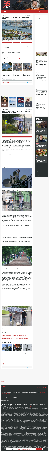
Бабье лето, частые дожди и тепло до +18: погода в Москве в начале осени (17, 74)
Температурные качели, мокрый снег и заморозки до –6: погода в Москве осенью (15, 338)
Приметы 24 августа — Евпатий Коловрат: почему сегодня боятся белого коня (7, 74)
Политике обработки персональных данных (23, 449)
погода (14, 359)
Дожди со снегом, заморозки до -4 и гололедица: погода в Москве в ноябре (14, 335)
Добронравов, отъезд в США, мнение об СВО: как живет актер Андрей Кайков (41, 146)
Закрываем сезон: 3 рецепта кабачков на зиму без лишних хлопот (41, 174)
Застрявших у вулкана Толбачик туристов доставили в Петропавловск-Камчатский (41, 101)
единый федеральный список (32, 406)
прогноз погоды (19, 359)
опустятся (28, 276)
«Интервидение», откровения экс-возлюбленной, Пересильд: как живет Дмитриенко (41, 65)
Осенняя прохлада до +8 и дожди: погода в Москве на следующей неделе (27, 74)
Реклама (2, 388)
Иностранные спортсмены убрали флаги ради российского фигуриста (40, 104)
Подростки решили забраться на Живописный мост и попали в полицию (41, 24)
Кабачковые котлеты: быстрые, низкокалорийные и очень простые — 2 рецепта (41, 160)
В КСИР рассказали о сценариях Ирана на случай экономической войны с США (41, 71)
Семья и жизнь (5, 71)
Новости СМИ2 (3, 381)
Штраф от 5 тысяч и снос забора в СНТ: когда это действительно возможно (40, 131)
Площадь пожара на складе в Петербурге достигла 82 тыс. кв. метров (17, 354)
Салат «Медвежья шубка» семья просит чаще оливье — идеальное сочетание (41, 164)
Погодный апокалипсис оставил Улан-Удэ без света (27, 354)
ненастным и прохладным (24, 238)
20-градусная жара (22, 58)
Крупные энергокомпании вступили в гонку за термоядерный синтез (41, 85)
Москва (14, 71)
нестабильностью (22, 289)
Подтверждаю (39, 449)
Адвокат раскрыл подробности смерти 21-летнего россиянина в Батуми (41, 88)
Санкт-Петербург (9, 359)
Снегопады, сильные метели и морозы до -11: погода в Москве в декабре (13, 333)
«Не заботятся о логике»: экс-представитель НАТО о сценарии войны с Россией (41, 108)
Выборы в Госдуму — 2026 (22, 11)
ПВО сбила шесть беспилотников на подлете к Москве (6, 354)
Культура (37, 143)
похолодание (29, 359)
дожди (24, 359)
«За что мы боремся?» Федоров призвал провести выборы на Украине (41, 81)
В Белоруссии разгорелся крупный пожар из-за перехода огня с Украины (41, 61)
